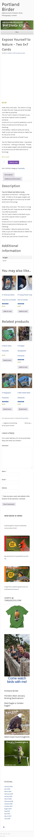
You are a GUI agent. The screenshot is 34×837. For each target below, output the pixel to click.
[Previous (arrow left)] (1, 836)
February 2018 (8, 801)
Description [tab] (9, 175)
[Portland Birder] (17, 25)
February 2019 (8, 794)
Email (4, 479)
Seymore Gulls (21, 53)
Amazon (15, 589)
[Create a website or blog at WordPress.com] (3, 827)
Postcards (21, 168)
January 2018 (8, 804)
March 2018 (8, 799)
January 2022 (8, 786)
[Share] (6, 833)
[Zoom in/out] (1, 833)
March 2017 (7, 816)
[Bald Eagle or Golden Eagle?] (17, 734)
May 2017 (7, 811)
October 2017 (8, 806)
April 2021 (7, 789)
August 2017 (8, 809)
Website (4, 488)
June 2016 (7, 818)
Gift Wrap (28, 423)
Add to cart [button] (7, 311)
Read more (7, 360)
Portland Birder (11, 7)
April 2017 (7, 813)
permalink (25, 418)
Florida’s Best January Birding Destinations (14, 697)
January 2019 (8, 796)
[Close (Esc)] (9, 833)
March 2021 (7, 791)
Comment (5, 445)
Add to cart (13, 162)
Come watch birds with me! (17, 680)
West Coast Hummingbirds (17, 737)
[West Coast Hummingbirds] (17, 765)
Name (4, 471)
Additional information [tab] (13, 179)
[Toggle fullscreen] (3, 833)
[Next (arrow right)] (3, 836)
